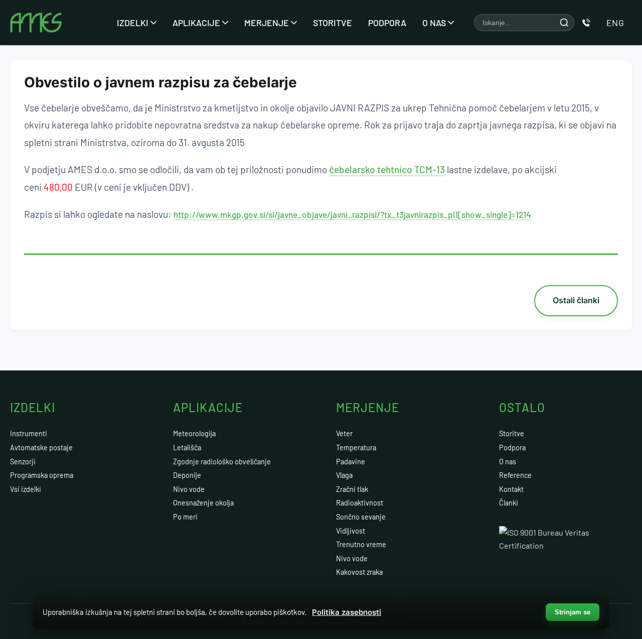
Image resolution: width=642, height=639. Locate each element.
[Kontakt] (586, 23)
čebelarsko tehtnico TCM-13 (387, 169)
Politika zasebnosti (346, 612)
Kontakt (511, 489)
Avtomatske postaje (41, 447)
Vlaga (344, 475)
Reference (515, 475)
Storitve (332, 22)
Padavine (350, 461)
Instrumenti (28, 433)
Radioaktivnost (359, 502)
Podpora (387, 22)
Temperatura (356, 447)
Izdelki (132, 22)
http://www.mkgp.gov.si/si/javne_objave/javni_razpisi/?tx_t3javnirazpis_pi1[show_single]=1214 (352, 214)
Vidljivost (350, 531)
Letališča (187, 447)
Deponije (187, 475)
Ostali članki (576, 300)
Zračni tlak (352, 489)
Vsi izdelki (25, 489)
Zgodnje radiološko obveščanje (222, 461)
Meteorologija (194, 433)
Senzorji (23, 461)
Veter (344, 433)
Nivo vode (189, 489)
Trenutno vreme (361, 544)
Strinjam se (572, 612)
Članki (508, 502)
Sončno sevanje (361, 517)
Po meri (185, 517)
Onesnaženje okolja (203, 502)
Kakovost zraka (359, 572)
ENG (615, 22)
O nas (434, 22)
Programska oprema (41, 475)
